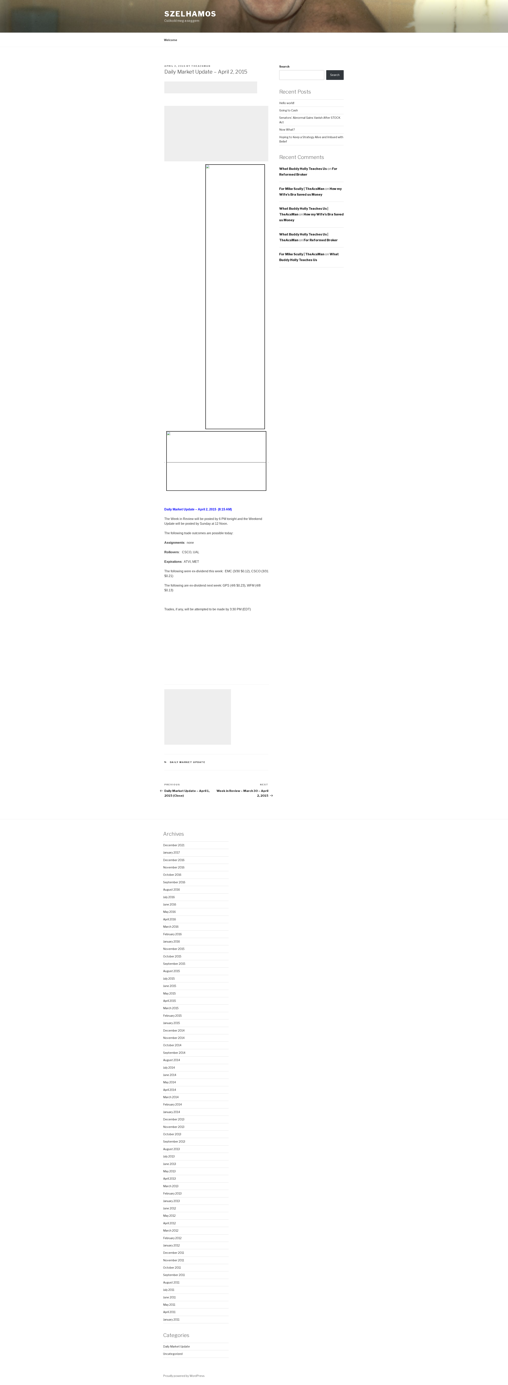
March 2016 (171, 926)
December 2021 (173, 845)
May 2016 (169, 911)
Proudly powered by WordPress (184, 1375)
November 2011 (173, 1260)
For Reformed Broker (321, 240)
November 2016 (174, 867)
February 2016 (172, 934)
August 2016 (171, 889)
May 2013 (169, 1171)
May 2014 (169, 1082)
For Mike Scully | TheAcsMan (301, 189)
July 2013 (169, 1156)
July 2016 (169, 897)
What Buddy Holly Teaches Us (303, 169)
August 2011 (171, 1282)
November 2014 (174, 1037)
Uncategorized (173, 1353)
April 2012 (169, 1223)
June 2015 (169, 986)
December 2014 (174, 1030)
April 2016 (169, 919)
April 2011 (169, 1312)
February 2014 (172, 1104)
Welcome (170, 40)
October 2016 (172, 874)
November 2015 (174, 948)
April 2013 (169, 1178)
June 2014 (169, 1075)
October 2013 (172, 1134)
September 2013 (174, 1141)
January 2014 (171, 1112)
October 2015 (172, 956)
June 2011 (169, 1297)
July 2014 (169, 1067)
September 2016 (174, 882)
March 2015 (171, 1008)
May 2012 (169, 1215)
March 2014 (171, 1097)
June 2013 (169, 1164)
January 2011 (171, 1319)
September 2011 (174, 1275)
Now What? (287, 129)
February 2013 (172, 1193)
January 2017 (171, 852)
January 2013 (171, 1201)
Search (284, 66)
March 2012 (170, 1230)
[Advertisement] (210, 87)
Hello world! (286, 103)
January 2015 (171, 1023)
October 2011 (172, 1267)
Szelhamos (190, 14)
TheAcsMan (201, 66)
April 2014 (169, 1089)
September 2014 (174, 1052)
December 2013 (173, 1119)
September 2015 (174, 963)
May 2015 (169, 993)
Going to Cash (288, 110)
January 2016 (171, 941)
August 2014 (171, 1060)
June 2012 (169, 1208)
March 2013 (170, 1186)
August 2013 (171, 1149)
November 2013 (173, 1126)
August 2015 (171, 971)
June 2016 (169, 904)
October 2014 (172, 1045)
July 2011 (168, 1289)
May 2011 (169, 1304)
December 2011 (173, 1252)
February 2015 (172, 1015)
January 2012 (171, 1245)
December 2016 (174, 860)
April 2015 (169, 1000)
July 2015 (169, 978)
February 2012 (172, 1238)
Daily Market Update (188, 762)
